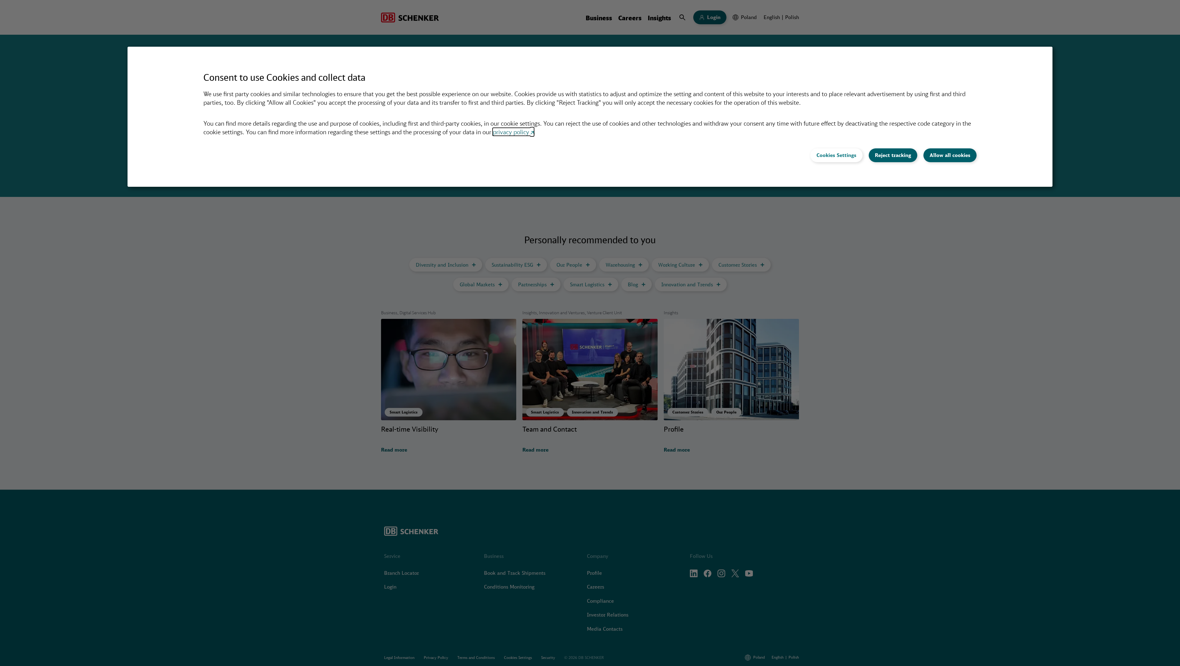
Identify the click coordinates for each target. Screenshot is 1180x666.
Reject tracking (893, 155)
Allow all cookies (950, 155)
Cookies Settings (836, 155)
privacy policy (511, 131)
